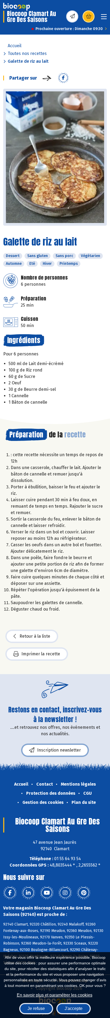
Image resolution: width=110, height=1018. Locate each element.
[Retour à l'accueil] (16, 7)
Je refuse (36, 1008)
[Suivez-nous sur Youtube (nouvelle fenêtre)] (46, 893)
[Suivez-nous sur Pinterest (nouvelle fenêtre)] (83, 893)
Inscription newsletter (59, 750)
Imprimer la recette (40, 653)
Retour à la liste (34, 636)
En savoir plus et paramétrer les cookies (54, 995)
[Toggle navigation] (104, 18)
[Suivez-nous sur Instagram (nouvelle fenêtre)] (65, 893)
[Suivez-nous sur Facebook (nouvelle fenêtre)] (10, 893)
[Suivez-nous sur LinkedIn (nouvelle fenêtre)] (28, 893)
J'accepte (73, 1008)
